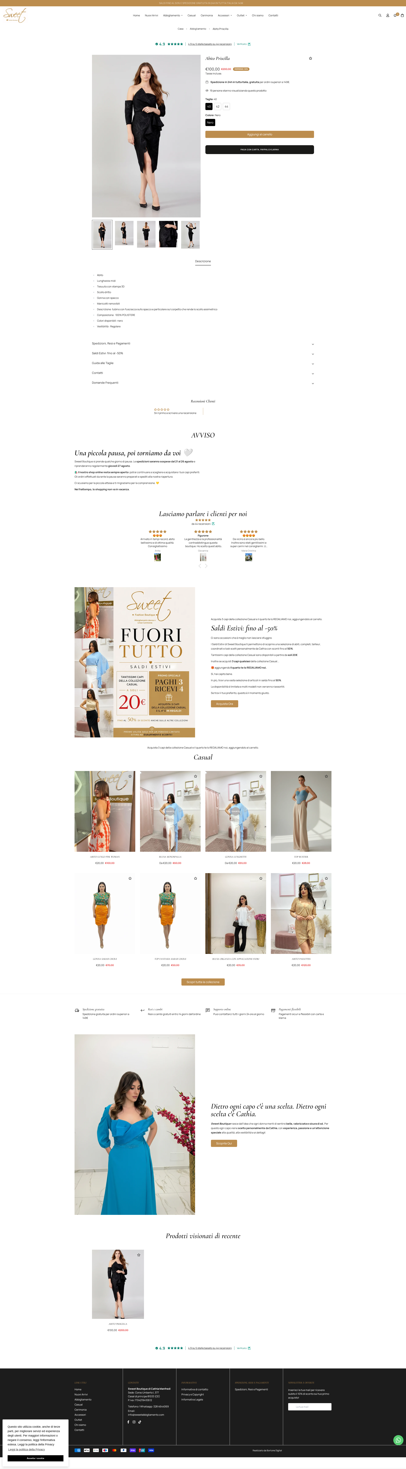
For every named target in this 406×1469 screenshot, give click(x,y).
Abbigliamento (171, 15)
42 (217, 106)
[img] (203, 520)
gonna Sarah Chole (105, 959)
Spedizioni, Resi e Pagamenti (251, 1389)
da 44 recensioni (201, 524)
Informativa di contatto (194, 1389)
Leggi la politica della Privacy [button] (26, 1449)
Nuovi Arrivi (151, 15)
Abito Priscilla (118, 1324)
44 (226, 106)
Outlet (240, 15)
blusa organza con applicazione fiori (235, 959)
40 (209, 106)
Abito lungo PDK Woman (105, 856)
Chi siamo (257, 15)
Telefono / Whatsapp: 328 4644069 (148, 1406)
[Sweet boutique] (15, 15)
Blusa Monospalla (170, 856)
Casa (180, 28)
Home (136, 15)
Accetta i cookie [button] (35, 1458)
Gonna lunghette (235, 856)
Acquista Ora (224, 704)
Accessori (223, 15)
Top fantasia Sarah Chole (170, 959)
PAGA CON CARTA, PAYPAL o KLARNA (260, 149)
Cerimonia (207, 15)
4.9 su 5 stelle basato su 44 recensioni (210, 44)
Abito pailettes (301, 959)
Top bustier (301, 856)
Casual (192, 15)
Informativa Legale (192, 1399)
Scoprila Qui (224, 1143)
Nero (210, 122)
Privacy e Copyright (192, 1394)
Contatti (273, 15)
